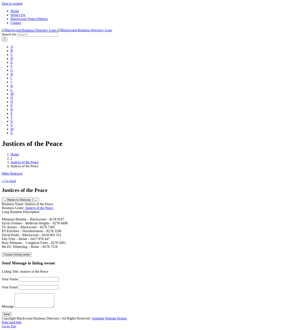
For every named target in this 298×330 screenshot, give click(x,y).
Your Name (10, 279)
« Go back (9, 181)
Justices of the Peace (39, 208)
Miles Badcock (12, 173)
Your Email (9, 287)
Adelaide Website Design (109, 318)
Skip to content (12, 3)
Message (8, 306)
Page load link (11, 322)
